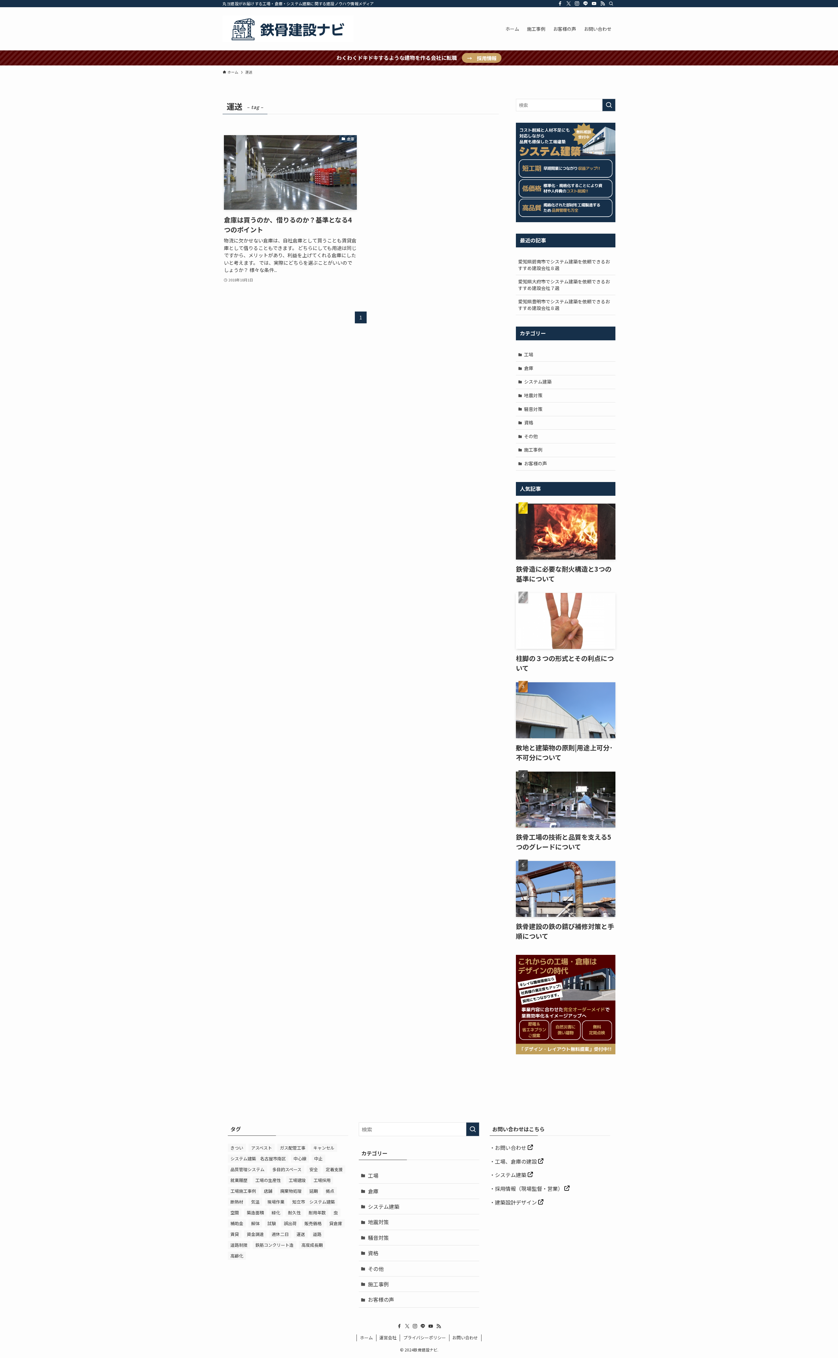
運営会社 (387, 1337)
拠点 (330, 1191)
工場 (528, 354)
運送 (301, 1234)
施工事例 (533, 449)
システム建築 (538, 381)
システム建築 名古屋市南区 (258, 1158)
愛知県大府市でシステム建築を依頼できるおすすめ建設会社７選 (564, 284)
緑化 (276, 1212)
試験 (271, 1223)
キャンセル (324, 1148)
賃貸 (234, 1234)
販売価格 (312, 1223)
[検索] (611, 3)
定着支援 (334, 1169)
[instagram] (577, 3)
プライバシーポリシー (424, 1337)
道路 (317, 1234)
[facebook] (560, 3)
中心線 (300, 1158)
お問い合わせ (511, 1148)
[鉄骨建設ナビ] (288, 28)
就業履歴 (238, 1180)
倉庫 (528, 368)
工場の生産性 (268, 1180)
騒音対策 (533, 409)
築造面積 (255, 1212)
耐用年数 (317, 1212)
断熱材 (236, 1202)
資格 (528, 422)
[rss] (602, 3)
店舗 (268, 1191)
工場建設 (297, 1180)
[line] (585, 3)
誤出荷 (290, 1223)
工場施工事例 (243, 1191)
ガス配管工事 (292, 1148)
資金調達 (255, 1234)
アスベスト (261, 1148)
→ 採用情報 (482, 58)
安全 (313, 1169)
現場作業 (275, 1202)
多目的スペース (286, 1169)
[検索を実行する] (608, 105)
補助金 (236, 1223)
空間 (234, 1212)
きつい (236, 1148)
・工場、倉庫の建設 (514, 1161)
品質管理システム (247, 1169)
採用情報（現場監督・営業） (529, 1188)
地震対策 (533, 395)
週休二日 (280, 1234)
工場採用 (322, 1180)
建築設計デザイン (516, 1202)
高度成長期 (312, 1245)
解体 (255, 1223)
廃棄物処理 (290, 1191)
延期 (313, 1191)
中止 (318, 1158)
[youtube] (594, 3)
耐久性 (294, 1212)
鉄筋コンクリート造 (274, 1245)
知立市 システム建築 (313, 1202)
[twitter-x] (568, 3)
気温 (255, 1202)
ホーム (366, 1337)
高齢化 (236, 1256)
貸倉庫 (335, 1223)
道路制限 (238, 1245)
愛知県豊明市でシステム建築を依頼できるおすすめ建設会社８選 (564, 304)
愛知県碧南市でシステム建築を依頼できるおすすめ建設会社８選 (564, 264)
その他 (531, 436)
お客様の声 (535, 463)
